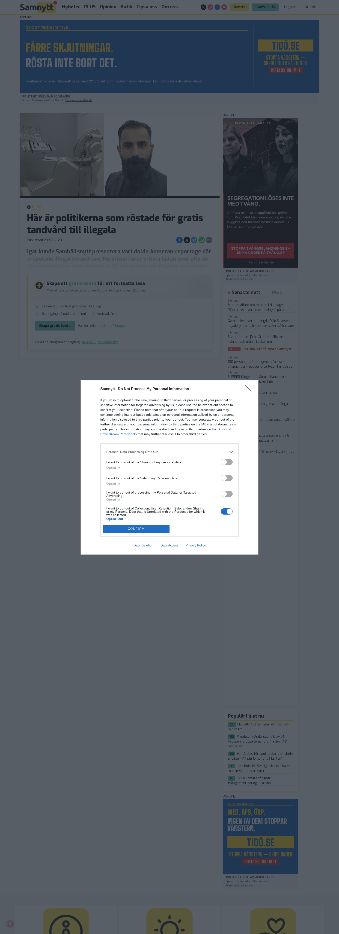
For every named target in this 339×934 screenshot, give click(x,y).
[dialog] (169, 467)
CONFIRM (136, 529)
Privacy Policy (196, 545)
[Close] (249, 389)
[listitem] (169, 451)
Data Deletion (143, 545)
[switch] (227, 462)
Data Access (169, 545)
